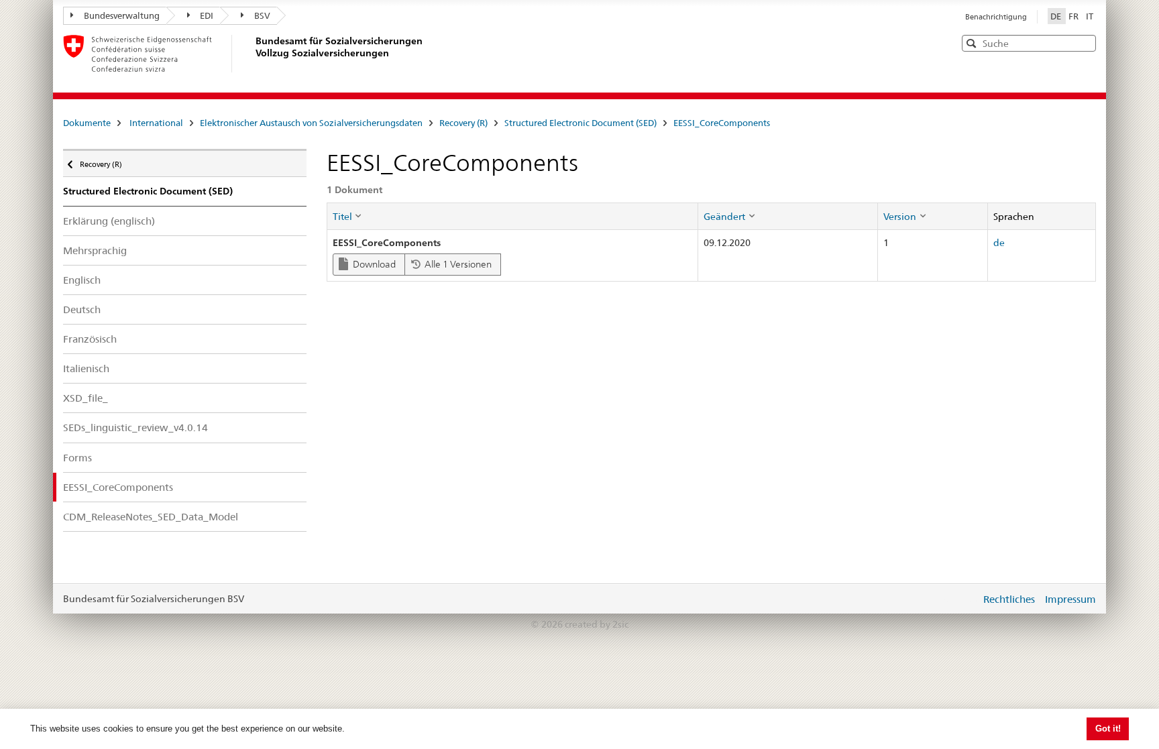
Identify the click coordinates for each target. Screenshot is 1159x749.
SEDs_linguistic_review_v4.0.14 (135, 427)
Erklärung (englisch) (109, 221)
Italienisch (86, 368)
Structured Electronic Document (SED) (580, 122)
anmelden (960, 599)
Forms (77, 457)
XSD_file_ (85, 398)
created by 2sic (596, 624)
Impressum (1070, 599)
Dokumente (87, 122)
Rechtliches (1009, 599)
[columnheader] (512, 216)
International (156, 122)
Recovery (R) (463, 122)
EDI (206, 15)
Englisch (82, 280)
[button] (1084, 43)
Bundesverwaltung (122, 15)
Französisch (90, 339)
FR (1074, 16)
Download (373, 264)
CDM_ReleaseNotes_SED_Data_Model (150, 516)
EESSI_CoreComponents (721, 122)
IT (1089, 16)
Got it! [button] (1108, 729)
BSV (262, 15)
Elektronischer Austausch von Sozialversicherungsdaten (311, 122)
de (999, 242)
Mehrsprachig (95, 250)
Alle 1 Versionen (457, 264)
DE (1056, 16)
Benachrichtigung (996, 16)
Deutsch (82, 309)
